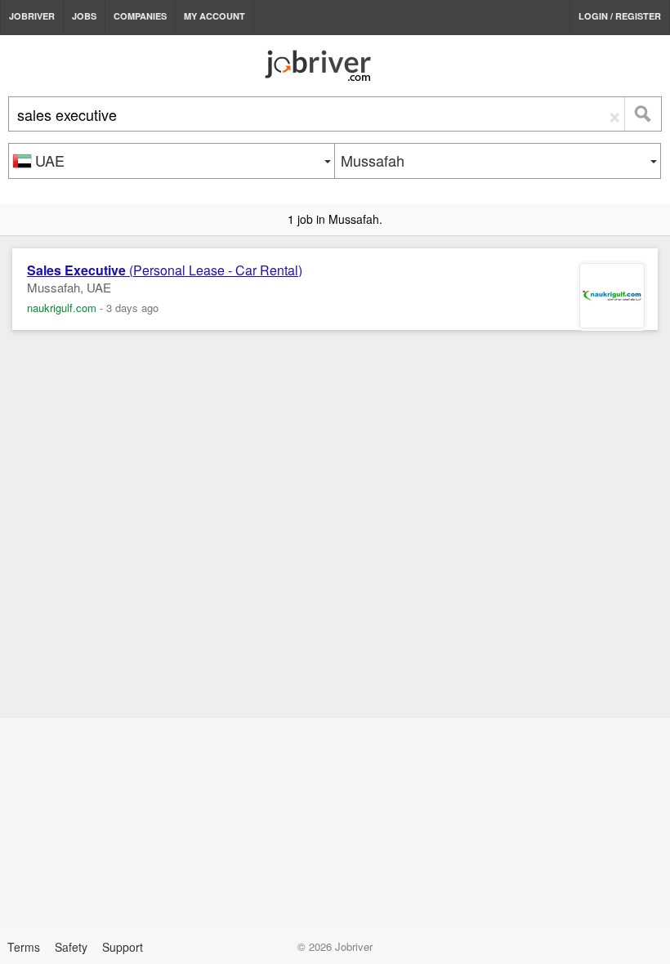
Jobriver (32, 16)
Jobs (84, 16)
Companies (140, 16)
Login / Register (619, 16)
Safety (71, 947)
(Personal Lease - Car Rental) (164, 270)
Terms (23, 947)
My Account (214, 16)
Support (122, 947)
